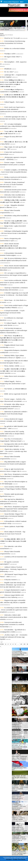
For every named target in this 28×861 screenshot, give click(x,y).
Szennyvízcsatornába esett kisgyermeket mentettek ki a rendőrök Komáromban (12, 624)
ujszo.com (2, 121)
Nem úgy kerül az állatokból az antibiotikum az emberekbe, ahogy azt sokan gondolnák (12, 501)
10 (21, 644)
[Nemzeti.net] (14, 5)
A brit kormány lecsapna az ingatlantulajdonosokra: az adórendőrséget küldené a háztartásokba (13, 330)
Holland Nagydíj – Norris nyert (13, 102)
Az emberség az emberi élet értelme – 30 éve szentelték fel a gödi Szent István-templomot (14, 610)
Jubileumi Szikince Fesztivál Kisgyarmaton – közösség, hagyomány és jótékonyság (13, 569)
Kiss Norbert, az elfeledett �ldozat (15, 389)
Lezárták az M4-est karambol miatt (15, 557)
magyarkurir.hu (6, 64)
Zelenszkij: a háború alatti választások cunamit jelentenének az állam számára (13, 617)
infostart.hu (3, 113)
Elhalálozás (7, 69)
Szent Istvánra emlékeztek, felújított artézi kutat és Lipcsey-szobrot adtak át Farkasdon (13, 282)
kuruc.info (13, 86)
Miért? (21, 2)
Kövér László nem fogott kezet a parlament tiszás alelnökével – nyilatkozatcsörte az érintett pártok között (13, 109)
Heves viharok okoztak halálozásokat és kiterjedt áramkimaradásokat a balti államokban (14, 268)
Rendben (9, 859)
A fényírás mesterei (10, 579)
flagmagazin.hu (19, 53)
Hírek (1, 33)
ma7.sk (15, 159)
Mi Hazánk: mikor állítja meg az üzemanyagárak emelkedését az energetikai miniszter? (12, 406)
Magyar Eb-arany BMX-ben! (13, 136)
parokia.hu (2, 50)
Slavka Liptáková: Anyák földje (14, 526)
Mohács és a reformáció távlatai (14, 48)
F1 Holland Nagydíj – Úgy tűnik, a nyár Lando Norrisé (12, 28)
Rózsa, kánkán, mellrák (11, 366)
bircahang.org (23, 38)
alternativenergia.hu (5, 262)
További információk (18, 859)
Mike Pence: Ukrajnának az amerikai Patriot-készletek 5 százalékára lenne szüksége (14, 476)
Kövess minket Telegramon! (11, 2)
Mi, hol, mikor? (9, 72)
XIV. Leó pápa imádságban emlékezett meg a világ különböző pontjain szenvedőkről (13, 126)
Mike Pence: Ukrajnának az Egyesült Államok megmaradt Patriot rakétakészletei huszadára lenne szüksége (14, 509)
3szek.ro (14, 69)
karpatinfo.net (10, 436)
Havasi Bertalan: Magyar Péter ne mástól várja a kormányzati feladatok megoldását (13, 516)
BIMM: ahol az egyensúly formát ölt (15, 394)
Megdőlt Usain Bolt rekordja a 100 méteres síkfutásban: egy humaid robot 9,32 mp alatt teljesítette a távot (13, 585)
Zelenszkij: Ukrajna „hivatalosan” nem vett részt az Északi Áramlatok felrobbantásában (12, 184)
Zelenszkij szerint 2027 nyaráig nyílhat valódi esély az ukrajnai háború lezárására (12, 434)
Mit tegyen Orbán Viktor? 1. (13, 57)
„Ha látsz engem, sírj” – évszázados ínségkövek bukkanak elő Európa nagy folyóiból (13, 637)
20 (24, 644)
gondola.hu (15, 77)
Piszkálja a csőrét (9, 53)
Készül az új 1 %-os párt (12, 38)
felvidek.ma (2, 45)
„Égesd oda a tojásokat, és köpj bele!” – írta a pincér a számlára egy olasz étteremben (13, 451)
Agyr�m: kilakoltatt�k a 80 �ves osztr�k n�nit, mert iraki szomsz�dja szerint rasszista (13, 371)
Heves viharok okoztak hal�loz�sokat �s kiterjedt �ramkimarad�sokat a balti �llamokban (13, 246)
